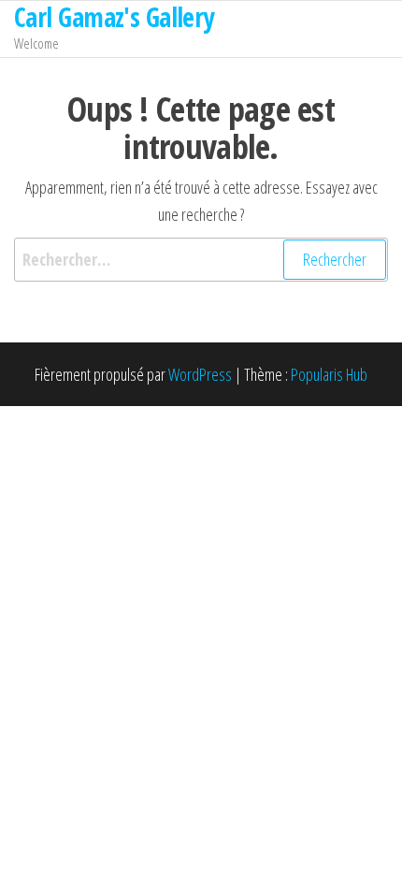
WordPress (200, 374)
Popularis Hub (329, 374)
